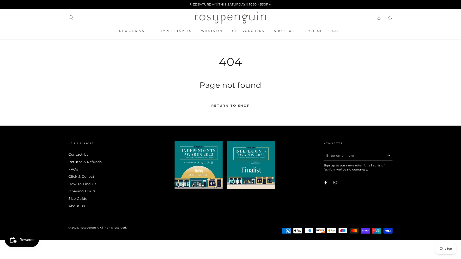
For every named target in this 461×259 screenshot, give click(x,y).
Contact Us (78, 154)
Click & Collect (81, 176)
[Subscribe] (390, 155)
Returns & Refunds (85, 162)
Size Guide (77, 198)
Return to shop (230, 105)
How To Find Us (82, 184)
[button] (71, 17)
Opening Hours (82, 191)
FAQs (73, 169)
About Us (76, 206)
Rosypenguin (89, 227)
